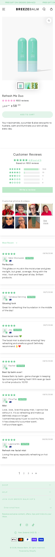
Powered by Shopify (27, 551)
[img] (9, 254)
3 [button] (28, 473)
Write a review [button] (27, 189)
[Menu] (3, 9)
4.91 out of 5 (35, 160)
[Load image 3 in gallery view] (34, 86)
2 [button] (24, 473)
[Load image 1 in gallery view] (20, 86)
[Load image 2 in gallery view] (27, 86)
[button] (44, 9)
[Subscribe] (51, 508)
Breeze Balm (22, 548)
